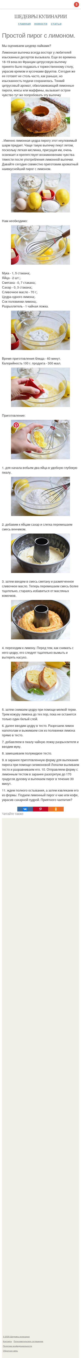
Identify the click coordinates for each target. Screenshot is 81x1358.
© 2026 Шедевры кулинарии (16, 1336)
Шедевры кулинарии (40, 16)
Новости (40, 23)
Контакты (7, 1341)
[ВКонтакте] (25, 809)
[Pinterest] (40, 809)
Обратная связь (10, 1350)
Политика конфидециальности (17, 1346)
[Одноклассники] (56, 809)
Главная (24, 23)
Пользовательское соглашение (28, 1341)
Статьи (56, 23)
